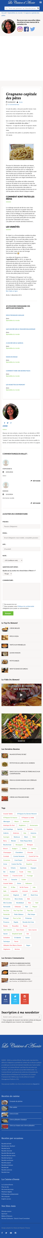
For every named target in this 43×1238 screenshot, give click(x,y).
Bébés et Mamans (7, 1216)
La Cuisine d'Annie (7, 1184)
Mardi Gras (34, 895)
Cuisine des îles (17, 864)
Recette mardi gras (7, 1160)
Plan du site (5, 1187)
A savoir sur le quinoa (14, 343)
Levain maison (15, 653)
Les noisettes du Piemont (15, 384)
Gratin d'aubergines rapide (20, 963)
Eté (4, 872)
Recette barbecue (7, 1158)
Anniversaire (34, 825)
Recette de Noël (6, 1143)
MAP (24, 895)
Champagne (7, 852)
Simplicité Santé (17, 934)
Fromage (30, 875)
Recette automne (7, 1170)
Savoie (5, 934)
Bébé (34, 837)
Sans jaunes (32, 930)
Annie (20, 102)
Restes (5, 926)
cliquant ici (35, 1084)
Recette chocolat (7, 1151)
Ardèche (6, 833)
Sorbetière (6, 937)
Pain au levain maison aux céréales (23, 780)
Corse (5, 864)
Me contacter (6, 1196)
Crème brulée (15, 628)
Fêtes (29, 872)
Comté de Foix (33, 856)
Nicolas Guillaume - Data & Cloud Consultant (16, 1218)
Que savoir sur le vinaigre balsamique (20, 329)
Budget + (15, 848)
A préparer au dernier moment (27, 814)
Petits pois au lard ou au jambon (22, 763)
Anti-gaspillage (8, 829)
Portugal (6, 918)
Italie (4, 891)
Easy (4, 868)
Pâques (34, 906)
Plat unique (31, 914)
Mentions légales (7, 1192)
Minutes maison (6, 1211)
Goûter (24, 879)
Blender (13, 841)
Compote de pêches (16, 1101)
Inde (34, 887)
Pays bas (30, 910)
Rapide (16, 922)
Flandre (5, 875)
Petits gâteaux (18, 914)
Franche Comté (17, 875)
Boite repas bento (26, 841)
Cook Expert (18, 860)
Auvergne (6, 837)
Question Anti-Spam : (10, 567)
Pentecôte (6, 914)
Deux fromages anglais (15, 315)
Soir (27, 934)
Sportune (4, 1213)
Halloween (28, 883)
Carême (33, 848)
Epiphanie (23, 868)
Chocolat (30, 852)
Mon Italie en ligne (12, 291)
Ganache (14, 879)
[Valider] (40, 1017)
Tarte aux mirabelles (18, 645)
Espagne (33, 868)
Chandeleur (19, 852)
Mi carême (6, 899)
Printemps (28, 918)
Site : (4, 544)
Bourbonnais (7, 844)
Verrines (17, 949)
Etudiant (12, 872)
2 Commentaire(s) (13, 104)
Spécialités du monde (13, 320)
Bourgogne (19, 844)
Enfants (13, 868)
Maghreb (16, 895)
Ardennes (16, 833)
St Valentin (17, 937)
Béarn (26, 837)
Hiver (5, 887)
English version (6, 1199)
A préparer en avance (10, 817)
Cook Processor (32, 860)
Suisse (27, 937)
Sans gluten (20, 930)
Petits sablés (14, 661)
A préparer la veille (28, 817)
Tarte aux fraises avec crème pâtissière (22, 1125)
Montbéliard (20, 903)
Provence (6, 922)
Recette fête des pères (8, 1153)
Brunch (5, 848)
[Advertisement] (21, 58)
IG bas (13, 887)
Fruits (5, 879)
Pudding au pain (16, 971)
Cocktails (6, 856)
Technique (6, 941)
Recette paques (6, 1162)
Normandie (6, 906)
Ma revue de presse (7, 1189)
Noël (36, 903)
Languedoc (14, 891)
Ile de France (24, 887)
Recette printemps (7, 1165)
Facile (21, 872)
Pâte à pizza (14, 636)
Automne (33, 833)
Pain (26, 906)
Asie (25, 833)
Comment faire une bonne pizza (18, 371)
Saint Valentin (7, 930)
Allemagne (6, 821)
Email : (5, 533)
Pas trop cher (18, 910)
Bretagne (30, 844)
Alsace (16, 821)
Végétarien (6, 949)
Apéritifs (19, 829)
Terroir (16, 941)
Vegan (28, 945)
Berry (5, 841)
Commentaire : (8, 580)
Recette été (5, 1167)
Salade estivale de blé (18, 754)
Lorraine (35, 891)
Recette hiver (6, 1172)
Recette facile (6, 1148)
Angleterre (22, 825)
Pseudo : (6, 522)
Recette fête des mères (8, 1155)
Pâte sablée (13, 1107)
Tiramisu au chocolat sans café (22, 789)
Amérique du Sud (8, 825)
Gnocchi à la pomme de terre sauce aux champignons (25, 772)
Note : (5, 555)
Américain (26, 821)
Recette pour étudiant (8, 1146)
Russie (25, 926)
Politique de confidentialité (26, 606)
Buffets (24, 848)
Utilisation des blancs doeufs (12, 945)
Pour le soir (17, 918)
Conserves (6, 860)
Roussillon (15, 926)
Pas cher (6, 910)
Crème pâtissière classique (18, 1119)
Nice (29, 903)
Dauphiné (29, 864)
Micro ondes (19, 899)
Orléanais (18, 906)
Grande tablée (8, 814)
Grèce (19, 883)
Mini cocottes (7, 903)
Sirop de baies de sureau (19, 669)
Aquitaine (30, 829)
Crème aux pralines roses (19, 797)
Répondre (36, 481)
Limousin (25, 891)
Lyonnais (6, 895)
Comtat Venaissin (18, 856)
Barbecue (17, 837)
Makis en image (12, 357)
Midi (28, 899)
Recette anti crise (28, 922)
